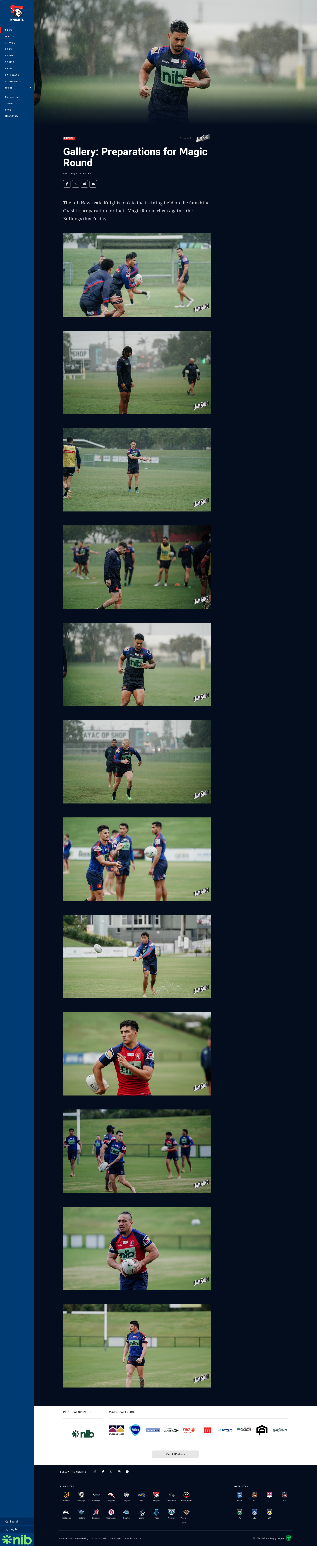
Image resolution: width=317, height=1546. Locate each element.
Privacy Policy (81, 1538)
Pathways (12, 74)
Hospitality (11, 116)
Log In (14, 1529)
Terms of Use (65, 1538)
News (9, 29)
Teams (9, 62)
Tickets (9, 103)
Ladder (10, 55)
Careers (96, 1538)
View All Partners (175, 1454)
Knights (69, 138)
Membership (12, 97)
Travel (10, 42)
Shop (8, 109)
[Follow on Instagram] (119, 1471)
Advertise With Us (132, 1538)
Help (105, 1538)
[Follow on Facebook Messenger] (127, 1471)
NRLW (9, 68)
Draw (9, 49)
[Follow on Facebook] (102, 1471)
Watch (10, 36)
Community (13, 81)
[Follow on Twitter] (111, 1471)
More (9, 87)
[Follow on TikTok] (94, 1471)
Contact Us (115, 1538)
